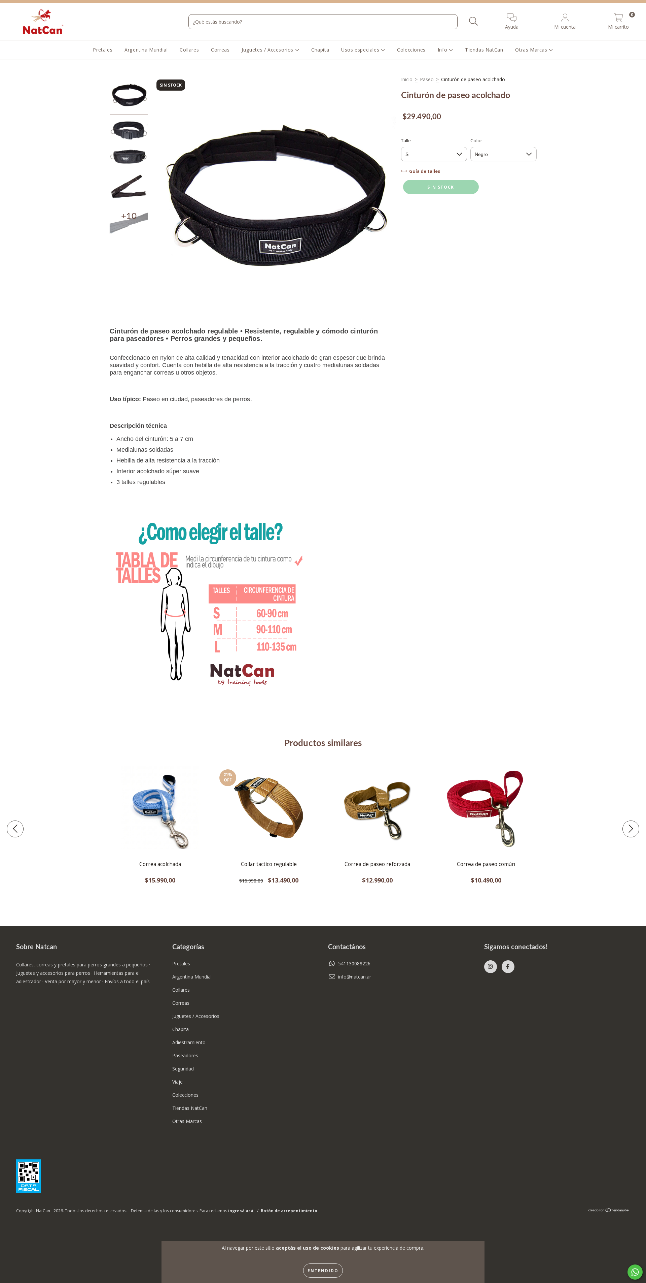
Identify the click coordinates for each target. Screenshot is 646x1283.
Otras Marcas (532, 49)
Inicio (406, 79)
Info (443, 49)
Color (476, 140)
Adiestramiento (189, 1042)
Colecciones (411, 49)
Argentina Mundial (146, 49)
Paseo (427, 79)
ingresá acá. (241, 1211)
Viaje (177, 1082)
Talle (406, 140)
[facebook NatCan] (508, 966)
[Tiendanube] (609, 1211)
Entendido (323, 1270)
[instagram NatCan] (490, 966)
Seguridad (183, 1068)
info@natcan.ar (354, 976)
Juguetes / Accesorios (268, 49)
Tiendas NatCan (484, 49)
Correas (220, 49)
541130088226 (354, 963)
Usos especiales (361, 49)
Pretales (102, 49)
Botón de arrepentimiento (289, 1211)
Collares (189, 49)
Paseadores (185, 1055)
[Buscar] (473, 21)
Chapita (320, 49)
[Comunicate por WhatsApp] (635, 1272)
